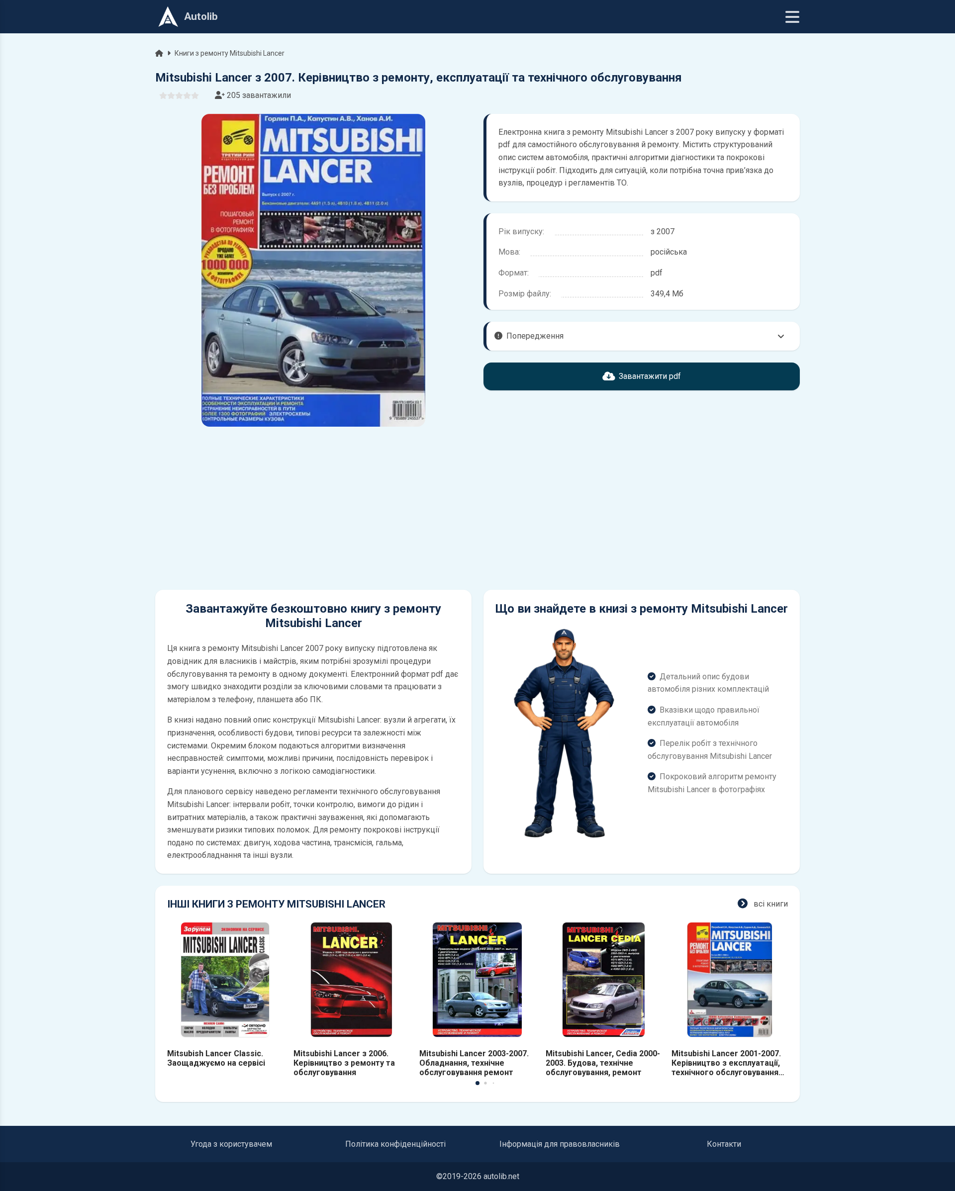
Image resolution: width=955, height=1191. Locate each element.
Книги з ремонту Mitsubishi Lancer (230, 53)
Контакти (724, 1144)
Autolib (201, 16)
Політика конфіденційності (395, 1144)
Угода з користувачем (231, 1144)
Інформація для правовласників (559, 1144)
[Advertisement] (313, 508)
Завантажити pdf (650, 376)
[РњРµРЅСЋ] (792, 16)
